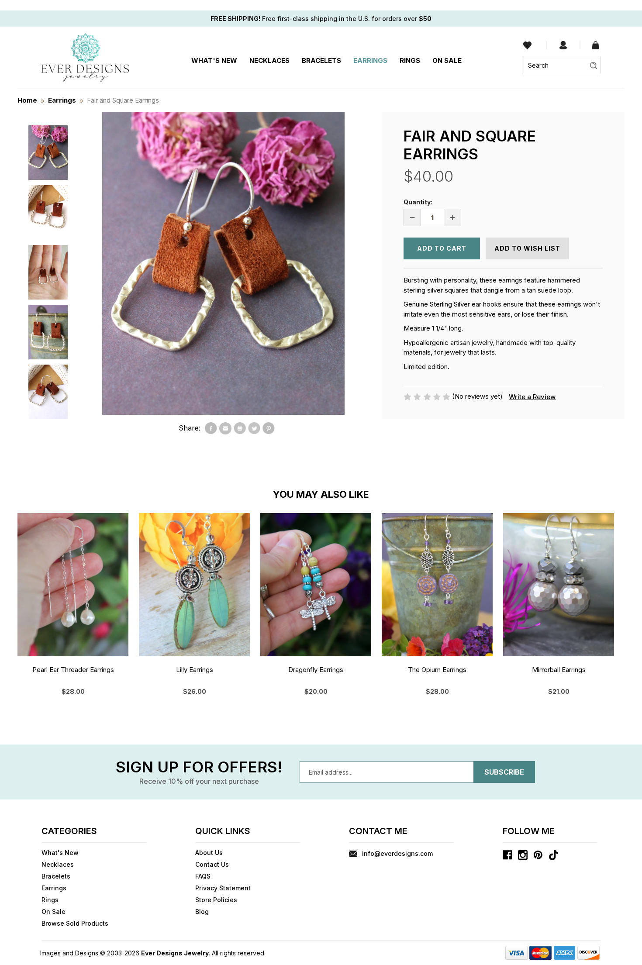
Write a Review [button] (532, 397)
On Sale (447, 60)
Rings (410, 60)
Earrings (370, 60)
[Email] (225, 428)
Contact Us (212, 864)
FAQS (203, 876)
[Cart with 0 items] (595, 45)
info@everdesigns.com (397, 853)
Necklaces (269, 60)
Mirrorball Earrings (559, 669)
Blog (202, 911)
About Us (209, 852)
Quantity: (418, 202)
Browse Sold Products (74, 923)
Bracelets (321, 60)
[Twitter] (254, 428)
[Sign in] (563, 45)
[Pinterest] (268, 428)
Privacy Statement (223, 888)
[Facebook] (211, 428)
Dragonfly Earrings (315, 669)
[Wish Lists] (527, 45)
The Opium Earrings (437, 669)
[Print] (240, 428)
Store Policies (216, 899)
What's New (214, 60)
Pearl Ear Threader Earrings (73, 669)
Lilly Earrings (194, 669)
